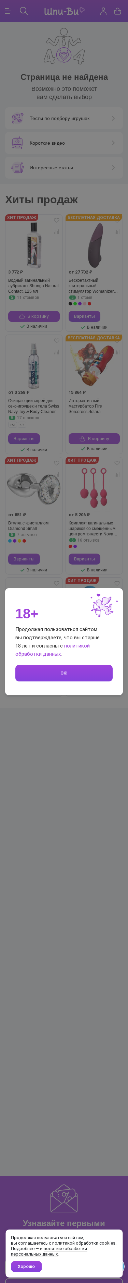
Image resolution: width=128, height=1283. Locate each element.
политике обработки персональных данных (49, 1251)
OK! (64, 673)
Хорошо (26, 1266)
